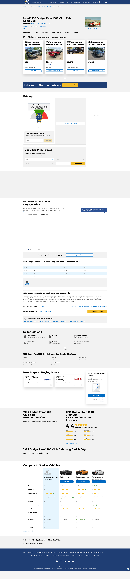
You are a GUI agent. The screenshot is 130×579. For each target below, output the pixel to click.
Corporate (47, 555)
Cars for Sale (61, 2)
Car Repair (95, 2)
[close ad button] (128, 569)
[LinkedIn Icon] (69, 561)
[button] (38, 381)
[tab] (27, 32)
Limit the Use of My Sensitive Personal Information (81, 552)
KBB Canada (96, 555)
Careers (40, 555)
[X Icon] (61, 561)
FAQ (24, 552)
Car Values (53, 2)
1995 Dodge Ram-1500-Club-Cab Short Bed (33, 543)
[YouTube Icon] (73, 561)
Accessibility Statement (92, 568)
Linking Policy (85, 568)
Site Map (81, 555)
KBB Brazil (88, 555)
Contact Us (30, 552)
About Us (33, 555)
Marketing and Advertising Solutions (61, 555)
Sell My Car (69, 2)
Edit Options (26, 26)
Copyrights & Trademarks (58, 568)
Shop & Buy (77, 2)
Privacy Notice (39, 552)
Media (73, 555)
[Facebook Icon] (57, 561)
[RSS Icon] (65, 561)
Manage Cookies (99, 552)
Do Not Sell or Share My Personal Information (56, 552)
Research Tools (86, 2)
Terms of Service (78, 568)
